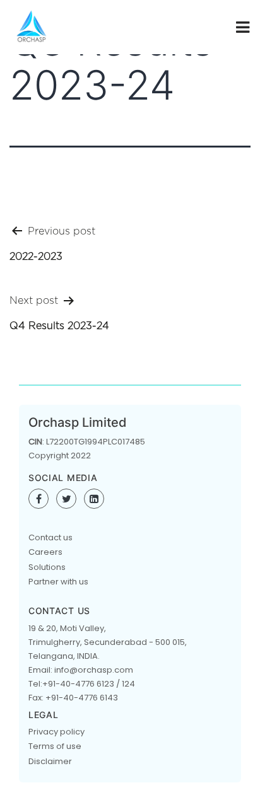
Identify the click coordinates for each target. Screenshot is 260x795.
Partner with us (58, 582)
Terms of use (54, 746)
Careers (45, 552)
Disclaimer (50, 761)
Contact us (50, 537)
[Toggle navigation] (241, 27)
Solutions (47, 567)
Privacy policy (56, 732)
